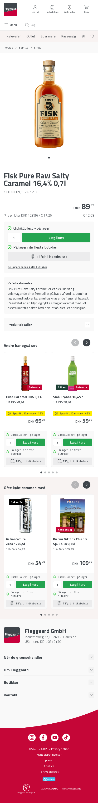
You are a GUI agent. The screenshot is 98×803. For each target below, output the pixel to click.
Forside (8, 48)
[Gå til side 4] (57, 470)
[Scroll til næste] (89, 36)
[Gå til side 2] (49, 470)
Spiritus (23, 48)
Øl (83, 36)
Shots (37, 48)
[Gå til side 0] (49, 157)
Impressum (49, 760)
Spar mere (48, 36)
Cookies (49, 766)
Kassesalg (68, 36)
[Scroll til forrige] (75, 342)
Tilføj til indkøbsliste (52, 256)
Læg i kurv (56, 237)
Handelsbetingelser (49, 754)
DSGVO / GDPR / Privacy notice (49, 749)
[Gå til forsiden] (10, 9)
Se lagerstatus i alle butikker (27, 267)
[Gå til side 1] (45, 470)
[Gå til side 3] (53, 470)
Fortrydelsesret (49, 771)
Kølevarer (14, 36)
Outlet (30, 36)
